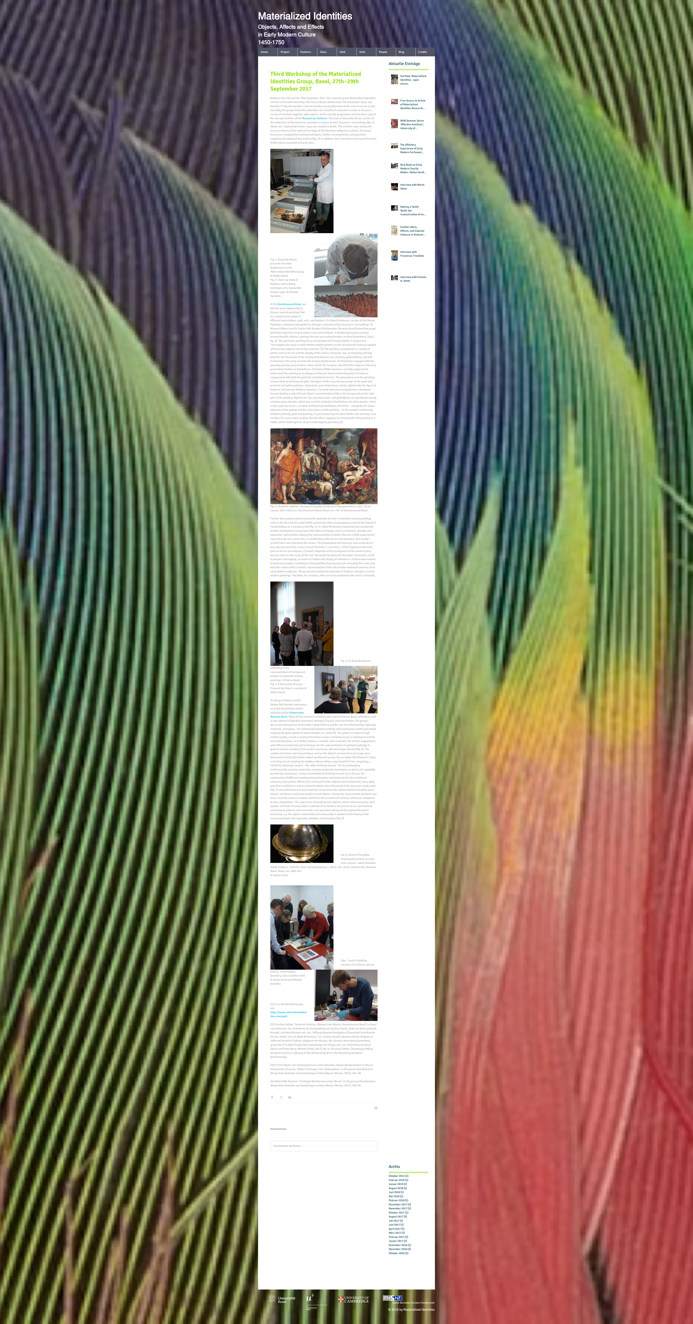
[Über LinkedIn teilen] (289, 1097)
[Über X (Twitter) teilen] (281, 1097)
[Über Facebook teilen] (272, 1097)
